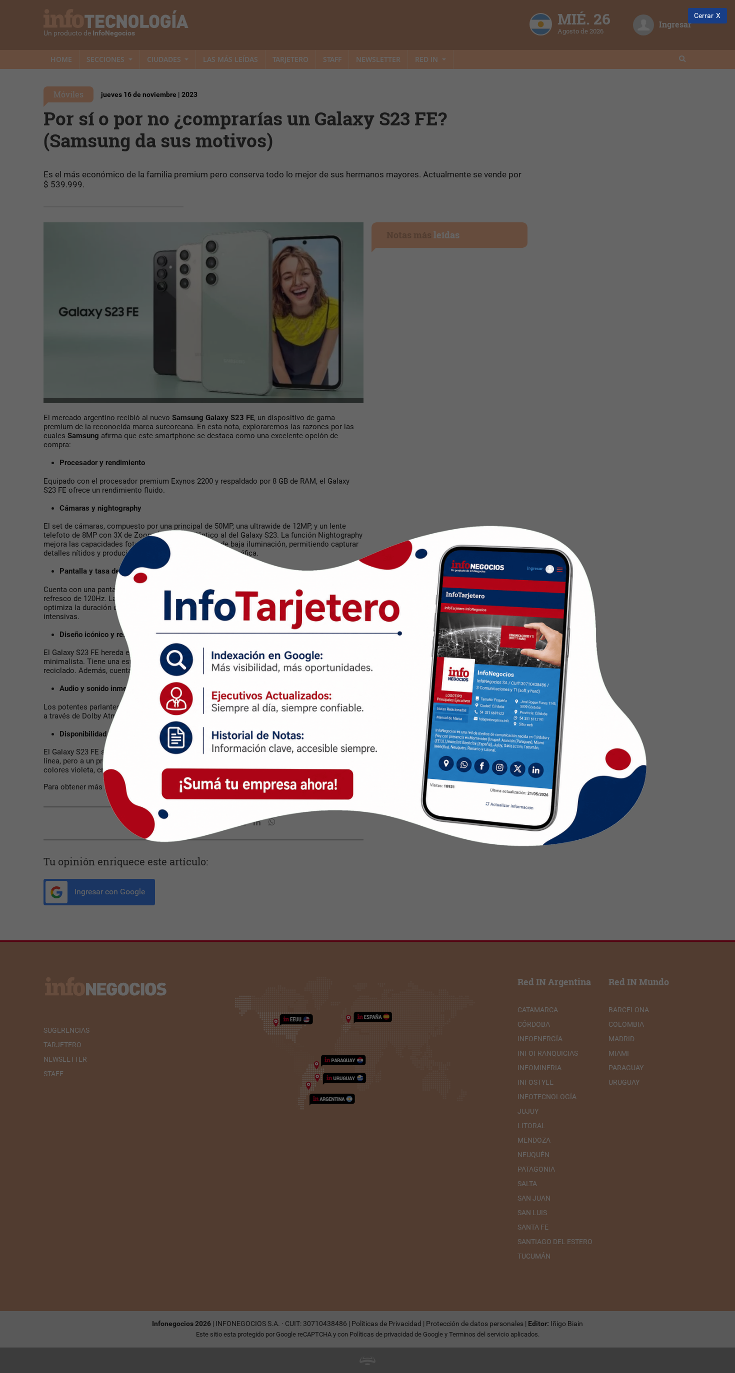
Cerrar (704, 15)
